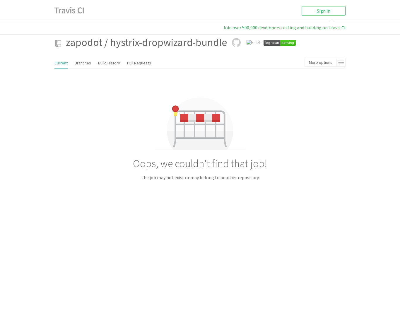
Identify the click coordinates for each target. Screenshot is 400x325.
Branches (83, 63)
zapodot (84, 42)
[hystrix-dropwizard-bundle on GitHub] (236, 42)
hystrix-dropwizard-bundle (168, 42)
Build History (109, 63)
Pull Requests (139, 63)
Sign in (323, 11)
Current (61, 63)
